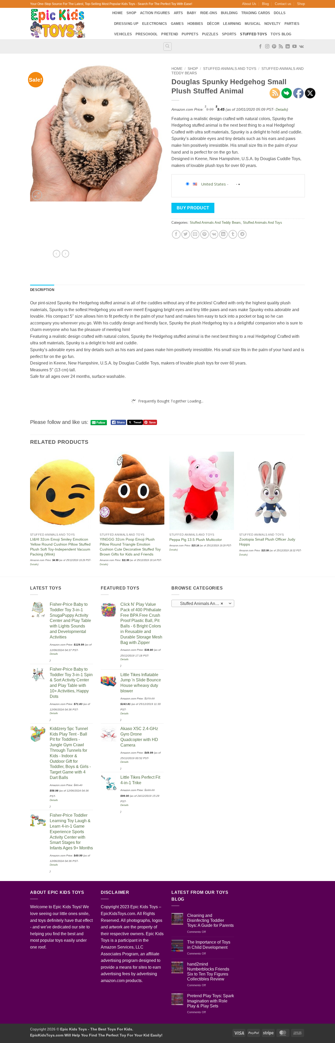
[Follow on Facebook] (260, 46)
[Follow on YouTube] (294, 46)
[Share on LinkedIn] (223, 234)
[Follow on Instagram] (267, 46)
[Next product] (56, 253)
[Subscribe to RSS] (281, 46)
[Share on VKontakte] (214, 234)
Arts (178, 13)
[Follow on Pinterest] (274, 46)
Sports (229, 34)
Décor (213, 24)
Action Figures (155, 13)
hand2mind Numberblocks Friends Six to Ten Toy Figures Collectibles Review (208, 972)
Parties (292, 24)
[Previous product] (65, 253)
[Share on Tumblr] (232, 234)
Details (281, 109)
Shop (301, 4)
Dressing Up (126, 24)
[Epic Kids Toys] (67, 23)
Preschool (147, 34)
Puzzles (210, 34)
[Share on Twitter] (185, 234)
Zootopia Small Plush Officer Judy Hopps (267, 541)
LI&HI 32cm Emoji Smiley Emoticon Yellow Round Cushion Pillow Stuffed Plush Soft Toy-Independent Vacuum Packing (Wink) (60, 546)
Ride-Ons (208, 13)
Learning (232, 24)
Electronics (154, 24)
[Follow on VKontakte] (301, 46)
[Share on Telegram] (242, 234)
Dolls (280, 13)
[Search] (167, 46)
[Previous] (30, 513)
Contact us (283, 4)
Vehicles (123, 34)
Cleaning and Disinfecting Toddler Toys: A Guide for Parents (210, 920)
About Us (249, 4)
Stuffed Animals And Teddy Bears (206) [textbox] (202, 603)
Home (117, 13)
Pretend (169, 34)
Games (177, 24)
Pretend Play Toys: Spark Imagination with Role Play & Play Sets (210, 1001)
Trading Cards (255, 13)
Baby (192, 13)
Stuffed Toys (253, 34)
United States (213, 184)
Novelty (272, 24)
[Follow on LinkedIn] (288, 46)
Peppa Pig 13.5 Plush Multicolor (195, 539)
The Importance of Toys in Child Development (208, 944)
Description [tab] (42, 290)
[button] (37, 195)
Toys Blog (281, 34)
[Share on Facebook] (176, 234)
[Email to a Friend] (195, 234)
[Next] (303, 513)
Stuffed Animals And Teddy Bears (215, 223)
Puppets (190, 34)
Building (229, 13)
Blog (265, 4)
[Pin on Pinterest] (204, 234)
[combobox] (202, 603)
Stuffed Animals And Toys (229, 69)
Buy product (193, 208)
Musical (253, 24)
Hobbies (195, 24)
